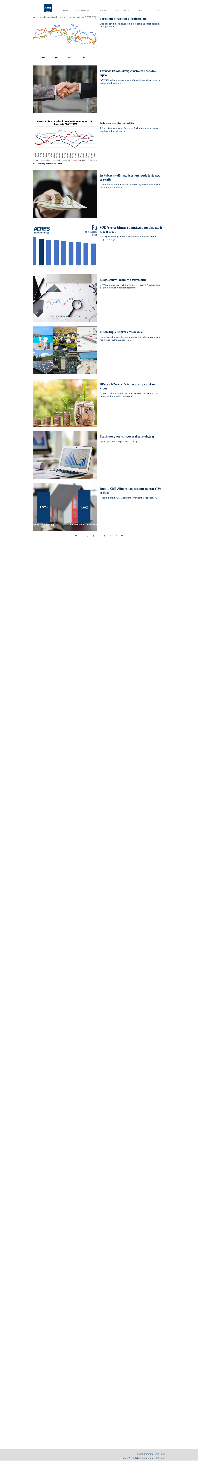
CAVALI (79, 1402)
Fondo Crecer (92, 1418)
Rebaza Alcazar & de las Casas (93, 1437)
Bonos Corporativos (63, 1402)
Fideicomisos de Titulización (77, 1418)
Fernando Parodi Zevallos (61, 1414)
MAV (68, 1430)
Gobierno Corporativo (42, 1426)
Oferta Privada (99, 1433)
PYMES (122, 1433)
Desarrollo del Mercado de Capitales (102, 1406)
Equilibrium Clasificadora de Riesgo (63, 1410)
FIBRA (101, 1410)
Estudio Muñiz (93, 1410)
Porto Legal (39, 1437)
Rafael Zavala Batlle (76, 1437)
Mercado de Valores (82, 1433)
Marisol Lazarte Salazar (86, 1430)
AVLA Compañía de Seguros (44, 1398)
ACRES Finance (57, 1394)
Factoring (108, 1410)
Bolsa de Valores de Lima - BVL (46, 1402)
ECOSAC (39, 1410)
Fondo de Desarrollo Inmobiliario (107, 1418)
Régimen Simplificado (43, 1441)
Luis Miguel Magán (59, 1430)
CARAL (73, 1402)
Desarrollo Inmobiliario (82, 1406)
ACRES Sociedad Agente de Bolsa (92, 1394)
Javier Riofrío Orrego (98, 1426)
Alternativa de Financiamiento (64, 1398)
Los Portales (48, 1430)
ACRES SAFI (76, 1394)
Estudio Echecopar (81, 1410)
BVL (96, 1398)
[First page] (76, 535)
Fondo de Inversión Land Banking (97, 1422)
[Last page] (121, 535)
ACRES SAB (67, 1394)
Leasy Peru (39, 1430)
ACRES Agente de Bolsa (43, 1394)
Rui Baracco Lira (117, 1437)
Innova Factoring (76, 1426)
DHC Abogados (69, 1406)
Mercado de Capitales (68, 1433)
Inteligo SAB (87, 1426)
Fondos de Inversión (114, 1422)
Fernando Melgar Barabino (44, 1414)
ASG (119, 1394)
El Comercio (47, 1410)
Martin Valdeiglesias (101, 1430)
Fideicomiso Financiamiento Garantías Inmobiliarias (51, 1418)
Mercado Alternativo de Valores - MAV (48, 1433)
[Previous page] (82, 535)
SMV (52, 1441)
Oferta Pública (109, 1433)
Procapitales (49, 1437)
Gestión (124, 1422)
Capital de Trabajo (110, 1402)
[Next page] (116, 535)
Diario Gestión (118, 1406)
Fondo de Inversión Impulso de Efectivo (73, 1422)
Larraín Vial (119, 1426)
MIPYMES (75, 1430)
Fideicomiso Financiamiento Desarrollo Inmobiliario (86, 1414)
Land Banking (110, 1426)
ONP (91, 1433)
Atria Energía (90, 1398)
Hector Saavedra (65, 1426)
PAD (117, 1433)
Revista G (108, 1437)
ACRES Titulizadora (110, 1394)
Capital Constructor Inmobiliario (93, 1402)
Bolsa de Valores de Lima (107, 1398)
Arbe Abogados (79, 1398)
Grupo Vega (54, 1426)
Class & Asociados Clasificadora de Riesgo (49, 1406)
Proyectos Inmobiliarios (61, 1437)
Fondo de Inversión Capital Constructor (48, 1422)
